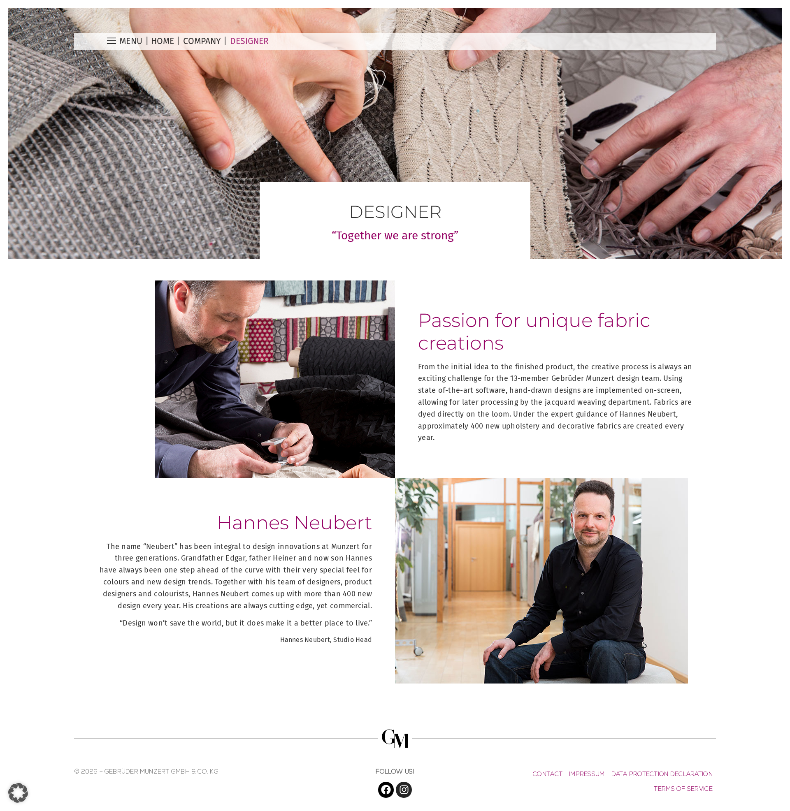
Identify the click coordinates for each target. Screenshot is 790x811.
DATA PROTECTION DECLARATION (662, 775)
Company (202, 41)
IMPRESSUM (586, 775)
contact (547, 775)
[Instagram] (403, 789)
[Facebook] (386, 789)
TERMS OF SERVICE (683, 789)
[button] (18, 793)
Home (162, 41)
